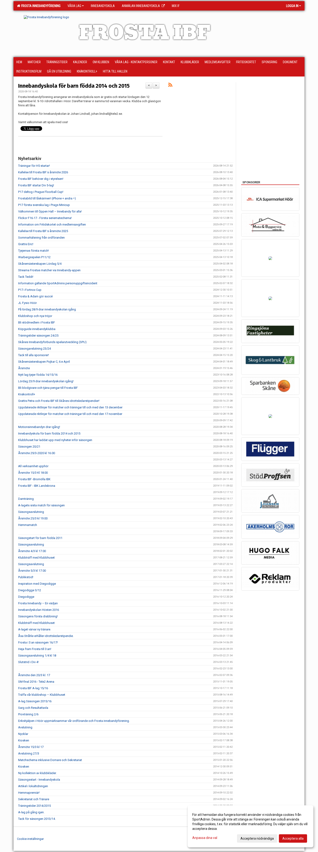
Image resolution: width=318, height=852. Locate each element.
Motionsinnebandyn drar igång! (39, 427)
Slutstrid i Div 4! (28, 662)
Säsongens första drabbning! (38, 616)
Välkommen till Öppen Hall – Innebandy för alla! (50, 211)
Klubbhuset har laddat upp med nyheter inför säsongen (55, 440)
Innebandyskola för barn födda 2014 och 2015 (74, 86)
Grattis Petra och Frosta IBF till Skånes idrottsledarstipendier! (58, 401)
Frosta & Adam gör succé (35, 296)
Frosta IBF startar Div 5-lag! (36, 185)
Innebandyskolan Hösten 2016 (38, 610)
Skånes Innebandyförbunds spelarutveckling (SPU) (52, 342)
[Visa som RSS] (170, 85)
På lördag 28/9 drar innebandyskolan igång (47, 309)
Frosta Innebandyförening (40, 6)
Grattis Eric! (25, 244)
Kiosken (23, 740)
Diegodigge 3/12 (29, 590)
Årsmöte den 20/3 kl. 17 (34, 675)
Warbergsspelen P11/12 (34, 257)
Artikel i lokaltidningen (33, 786)
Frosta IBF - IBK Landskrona (36, 485)
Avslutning (25, 727)
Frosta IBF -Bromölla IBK (34, 479)
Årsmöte (24, 368)
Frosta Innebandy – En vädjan (38, 603)
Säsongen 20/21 (29, 446)
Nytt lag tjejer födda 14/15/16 (38, 374)
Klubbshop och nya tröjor (35, 316)
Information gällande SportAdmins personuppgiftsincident (57, 283)
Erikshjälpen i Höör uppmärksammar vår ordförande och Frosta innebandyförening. (74, 721)
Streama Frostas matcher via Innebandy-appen (49, 270)
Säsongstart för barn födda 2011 (40, 538)
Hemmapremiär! (29, 792)
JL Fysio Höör (27, 303)
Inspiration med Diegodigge (37, 583)
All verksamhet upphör (33, 466)
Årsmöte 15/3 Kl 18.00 (33, 472)
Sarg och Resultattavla (33, 707)
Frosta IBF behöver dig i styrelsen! (40, 179)
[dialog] (250, 826)
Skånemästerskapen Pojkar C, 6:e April (44, 361)
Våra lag (74, 6)
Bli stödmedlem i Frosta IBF (36, 322)
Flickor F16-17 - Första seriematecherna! (45, 218)
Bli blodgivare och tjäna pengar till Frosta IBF (48, 387)
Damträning (26, 499)
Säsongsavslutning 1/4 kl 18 (37, 655)
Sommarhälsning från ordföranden (41, 237)
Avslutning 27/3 (28, 753)
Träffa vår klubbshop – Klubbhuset (41, 694)
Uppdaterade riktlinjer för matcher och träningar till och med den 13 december (70, 407)
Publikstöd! (25, 577)
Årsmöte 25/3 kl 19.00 (32, 518)
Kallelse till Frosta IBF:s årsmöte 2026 (43, 172)
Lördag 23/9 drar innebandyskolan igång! (46, 381)
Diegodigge (26, 596)
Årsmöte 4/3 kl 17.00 (32, 551)
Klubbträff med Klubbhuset (36, 557)
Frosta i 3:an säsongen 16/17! (38, 642)
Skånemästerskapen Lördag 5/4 (39, 263)
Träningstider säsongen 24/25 (38, 335)
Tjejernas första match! (33, 250)
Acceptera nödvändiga (257, 838)
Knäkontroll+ (26, 394)
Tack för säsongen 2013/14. (37, 819)
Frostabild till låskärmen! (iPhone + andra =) (47, 198)
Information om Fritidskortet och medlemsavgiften (52, 224)
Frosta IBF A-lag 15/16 (33, 688)
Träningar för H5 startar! (34, 165)
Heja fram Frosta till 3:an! (34, 649)
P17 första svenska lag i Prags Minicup (44, 205)
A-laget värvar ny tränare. (34, 629)
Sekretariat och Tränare (33, 799)
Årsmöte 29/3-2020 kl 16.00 (36, 453)
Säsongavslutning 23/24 (34, 348)
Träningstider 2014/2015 (34, 805)
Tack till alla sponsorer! (33, 355)
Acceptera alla (293, 838)
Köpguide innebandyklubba (36, 329)
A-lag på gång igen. (31, 812)
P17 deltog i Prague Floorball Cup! (40, 192)
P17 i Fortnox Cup (29, 290)
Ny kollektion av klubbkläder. (37, 773)
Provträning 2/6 (28, 714)
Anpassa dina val (204, 838)
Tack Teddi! (25, 276)
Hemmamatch (27, 525)
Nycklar (23, 734)
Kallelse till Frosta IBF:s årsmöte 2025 (43, 231)
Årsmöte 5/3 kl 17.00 (32, 570)
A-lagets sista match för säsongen (41, 505)
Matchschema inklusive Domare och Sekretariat (50, 760)
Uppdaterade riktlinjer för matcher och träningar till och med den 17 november (70, 414)
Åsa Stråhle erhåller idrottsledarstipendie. (46, 636)
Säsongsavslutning (31, 512)
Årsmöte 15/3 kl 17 (31, 747)
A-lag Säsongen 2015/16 (34, 701)
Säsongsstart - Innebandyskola (39, 779)
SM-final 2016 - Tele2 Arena (36, 681)
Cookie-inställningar (30, 839)
